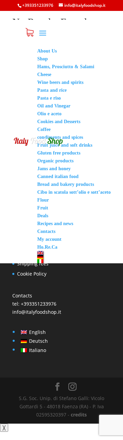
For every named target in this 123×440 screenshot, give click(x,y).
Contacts (22, 295)
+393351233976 (38, 303)
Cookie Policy (31, 273)
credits (79, 414)
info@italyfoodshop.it (36, 312)
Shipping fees (33, 263)
